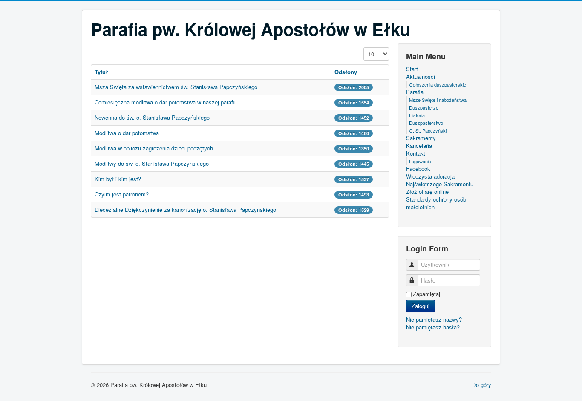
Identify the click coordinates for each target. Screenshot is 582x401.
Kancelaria (419, 146)
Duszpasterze (423, 107)
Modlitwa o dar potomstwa (127, 133)
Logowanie (420, 161)
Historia (417, 115)
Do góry (481, 385)
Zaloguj (420, 306)
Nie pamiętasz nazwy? (434, 319)
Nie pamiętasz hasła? (433, 327)
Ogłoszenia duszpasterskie (437, 84)
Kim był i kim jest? (118, 179)
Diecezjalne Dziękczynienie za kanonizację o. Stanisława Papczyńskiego (185, 209)
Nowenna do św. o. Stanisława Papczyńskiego (152, 117)
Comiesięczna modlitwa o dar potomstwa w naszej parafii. (166, 102)
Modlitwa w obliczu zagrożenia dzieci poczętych (154, 148)
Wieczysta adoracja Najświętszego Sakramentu (439, 180)
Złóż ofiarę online (427, 192)
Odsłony (345, 72)
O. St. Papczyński (428, 130)
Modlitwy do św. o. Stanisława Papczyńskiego (152, 163)
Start (412, 69)
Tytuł (101, 72)
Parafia (415, 92)
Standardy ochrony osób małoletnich (436, 203)
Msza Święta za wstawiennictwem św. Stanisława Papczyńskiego (176, 87)
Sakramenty (421, 138)
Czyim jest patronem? (122, 194)
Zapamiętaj (426, 294)
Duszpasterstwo (426, 122)
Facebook (418, 169)
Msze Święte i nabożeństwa (438, 99)
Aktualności (420, 77)
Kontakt (415, 153)
